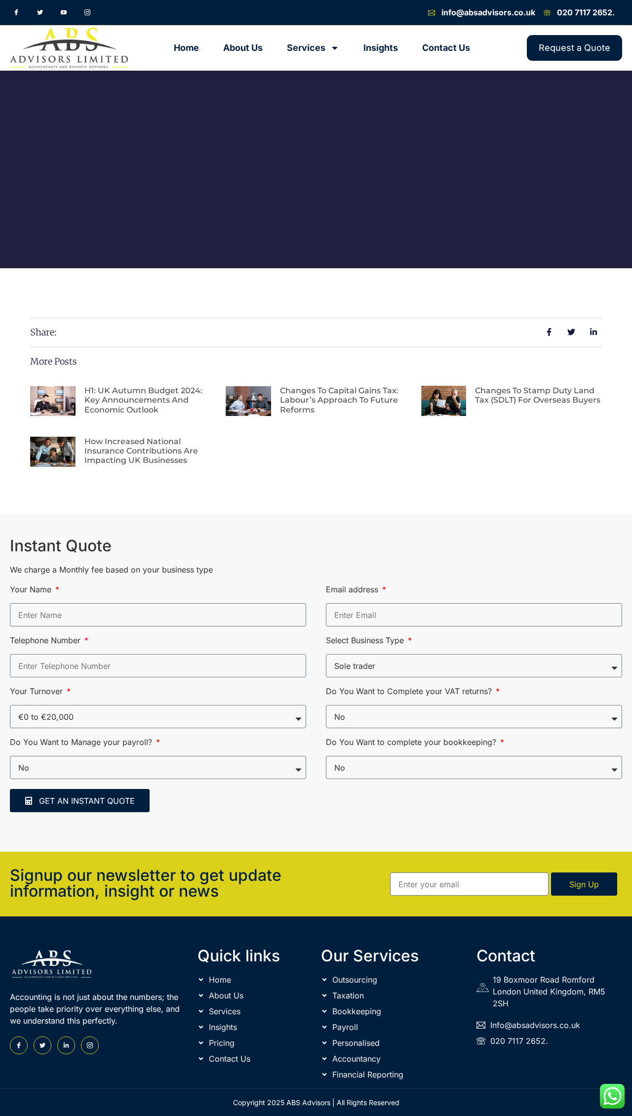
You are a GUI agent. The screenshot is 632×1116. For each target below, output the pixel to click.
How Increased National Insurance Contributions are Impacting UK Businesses (141, 451)
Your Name (32, 589)
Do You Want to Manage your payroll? (82, 742)
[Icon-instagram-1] (87, 12)
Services (306, 47)
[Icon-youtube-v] (64, 12)
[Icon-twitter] (40, 12)
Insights (380, 47)
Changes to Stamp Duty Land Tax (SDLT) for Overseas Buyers (537, 395)
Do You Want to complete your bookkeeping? (412, 742)
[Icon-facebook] (16, 12)
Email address (353, 589)
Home (186, 47)
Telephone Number (46, 640)
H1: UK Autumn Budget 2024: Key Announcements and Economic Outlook (143, 400)
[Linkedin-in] (66, 1045)
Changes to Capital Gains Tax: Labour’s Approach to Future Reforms (339, 400)
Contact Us (446, 47)
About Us (243, 47)
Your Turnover (37, 691)
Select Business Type (366, 640)
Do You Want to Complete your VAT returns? (410, 691)
